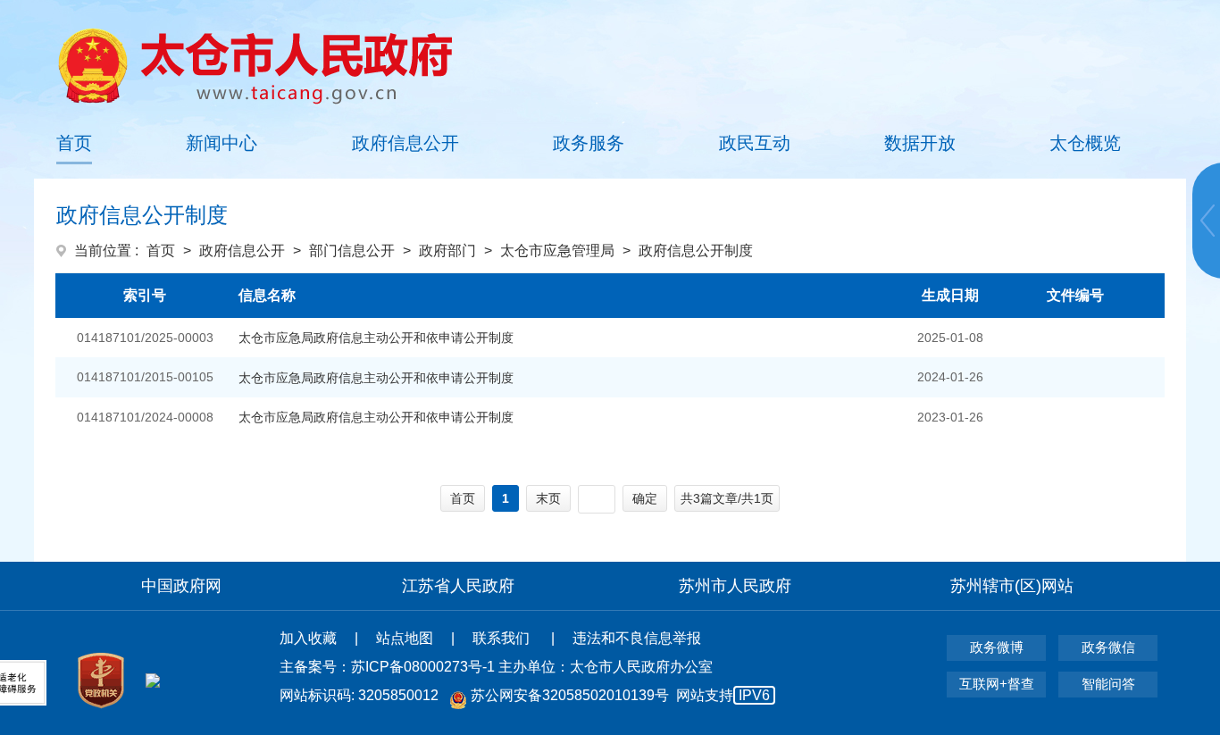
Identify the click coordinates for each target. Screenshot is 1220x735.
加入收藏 (308, 638)
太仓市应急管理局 (557, 250)
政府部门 (447, 250)
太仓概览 (1085, 143)
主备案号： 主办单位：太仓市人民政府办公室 (496, 666)
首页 (74, 143)
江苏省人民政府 (458, 586)
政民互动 (754, 143)
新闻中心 (221, 143)
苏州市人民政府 (735, 586)
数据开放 (920, 143)
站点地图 (404, 638)
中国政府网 (181, 586)
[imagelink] (255, 65)
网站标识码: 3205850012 (525, 695)
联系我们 (502, 638)
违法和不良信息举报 (636, 638)
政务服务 (588, 143)
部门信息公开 (352, 250)
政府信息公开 (405, 143)
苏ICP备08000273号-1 (423, 666)
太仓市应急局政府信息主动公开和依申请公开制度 (376, 337)
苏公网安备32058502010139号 (570, 695)
